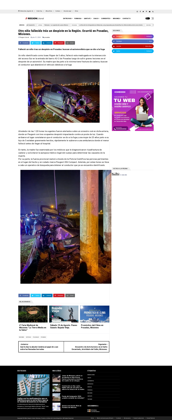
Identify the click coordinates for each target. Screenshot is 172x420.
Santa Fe (87, 18)
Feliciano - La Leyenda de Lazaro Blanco (38, 25)
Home (92, 418)
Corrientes (105, 18)
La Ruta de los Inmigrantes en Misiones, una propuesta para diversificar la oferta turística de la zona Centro (92, 25)
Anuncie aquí (67, 11)
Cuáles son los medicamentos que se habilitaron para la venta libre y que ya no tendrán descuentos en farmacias (32, 400)
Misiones (116, 18)
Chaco (95, 18)
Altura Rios (49, 11)
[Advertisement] (86, 4)
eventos (89, 386)
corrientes (90, 380)
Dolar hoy (39, 11)
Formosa (77, 18)
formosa (89, 390)
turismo (89, 399)
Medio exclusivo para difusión (105, 418)
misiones (56, 25)
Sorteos (57, 11)
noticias (28, 337)
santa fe (89, 396)
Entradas (93, 410)
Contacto (126, 18)
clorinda (130, 25)
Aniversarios (127, 418)
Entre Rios (67, 18)
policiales (36, 337)
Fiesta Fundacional (138, 418)
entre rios (90, 383)
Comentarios (95, 411)
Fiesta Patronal (151, 418)
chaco (89, 377)
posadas (47, 37)
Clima (76, 11)
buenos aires (91, 374)
